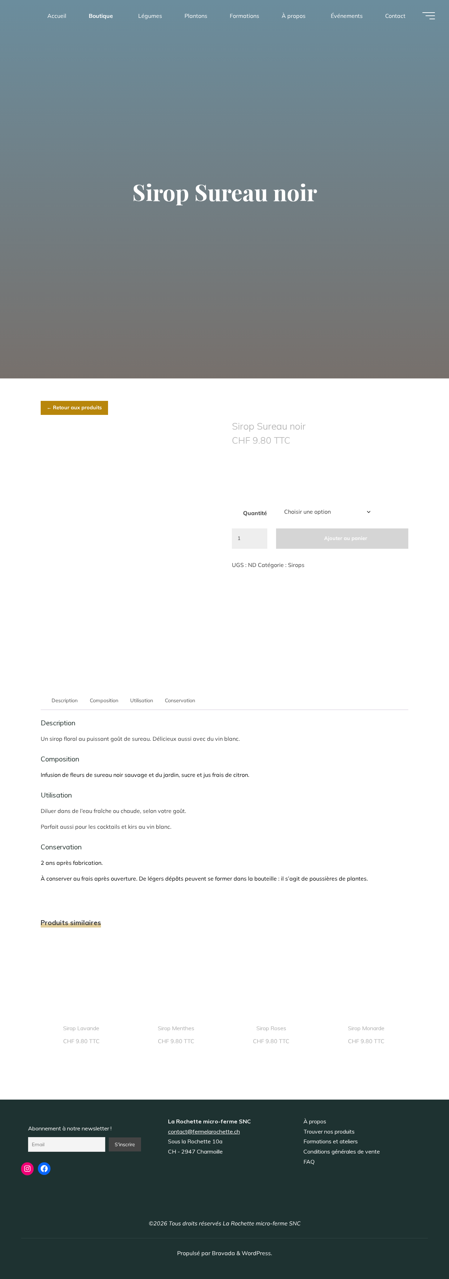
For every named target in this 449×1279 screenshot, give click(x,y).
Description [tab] (65, 700)
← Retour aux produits (74, 407)
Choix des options (81, 977)
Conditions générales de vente (341, 1151)
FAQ (309, 1161)
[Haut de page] (422, 1252)
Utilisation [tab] (141, 700)
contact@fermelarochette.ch (204, 1131)
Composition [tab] (104, 700)
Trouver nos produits (329, 1131)
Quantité (255, 513)
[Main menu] (428, 15)
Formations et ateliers (330, 1141)
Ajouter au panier (345, 538)
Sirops (296, 564)
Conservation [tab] (180, 700)
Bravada (222, 1253)
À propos (314, 1121)
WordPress (256, 1253)
